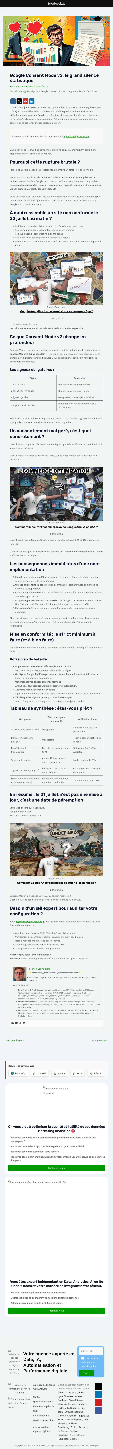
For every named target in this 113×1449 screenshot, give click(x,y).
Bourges (78, 1412)
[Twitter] (20, 1023)
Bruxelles (63, 1439)
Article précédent (13, 1040)
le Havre (73, 1423)
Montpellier (76, 1419)
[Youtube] (16, 1023)
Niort (83, 1408)
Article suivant (101, 1040)
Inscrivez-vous (56, 1310)
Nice (67, 1419)
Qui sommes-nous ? (43, 1401)
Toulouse (68, 1396)
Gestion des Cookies (44, 1420)
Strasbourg (63, 1427)
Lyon (60, 1396)
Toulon (74, 1427)
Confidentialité (41, 1415)
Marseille (62, 1423)
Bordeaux (63, 1400)
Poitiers (62, 1408)
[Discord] (24, 1023)
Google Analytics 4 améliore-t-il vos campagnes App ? (56, 311)
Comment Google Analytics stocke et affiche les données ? (56, 882)
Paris (81, 1392)
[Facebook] (98, 1410)
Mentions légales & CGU (43, 1408)
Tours (61, 1412)
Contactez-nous (56, 1168)
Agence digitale (41, 1431)
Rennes (62, 1415)
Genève (74, 1431)
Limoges (81, 1404)
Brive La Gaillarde (68, 1392)
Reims (82, 1427)
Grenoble (71, 1415)
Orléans (69, 1412)
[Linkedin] (12, 1023)
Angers (81, 1415)
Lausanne (63, 1435)
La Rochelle (73, 1408)
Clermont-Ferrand (67, 1404)
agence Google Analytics (76, 136)
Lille (86, 1419)
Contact (37, 1396)
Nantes (78, 1396)
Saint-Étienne (76, 1400)
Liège (72, 1439)
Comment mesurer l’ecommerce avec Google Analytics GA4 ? (56, 527)
